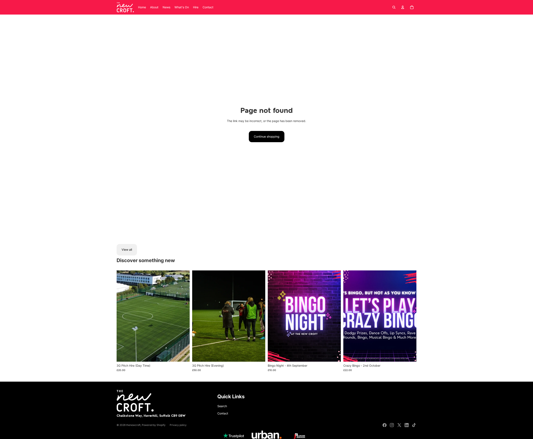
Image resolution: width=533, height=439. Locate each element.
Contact (222, 413)
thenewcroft (133, 425)
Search (222, 406)
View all (127, 249)
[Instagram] (391, 425)
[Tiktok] (413, 425)
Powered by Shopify (154, 425)
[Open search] (394, 7)
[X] (399, 425)
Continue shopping (266, 136)
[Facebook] (384, 425)
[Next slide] (183, 316)
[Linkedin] (406, 425)
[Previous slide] (123, 316)
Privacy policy (178, 425)
